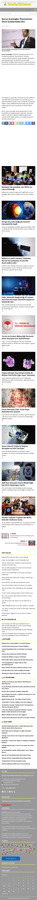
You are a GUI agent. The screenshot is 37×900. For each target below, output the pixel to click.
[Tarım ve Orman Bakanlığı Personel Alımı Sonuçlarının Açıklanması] (18, 324)
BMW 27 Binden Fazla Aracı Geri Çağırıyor (14, 715)
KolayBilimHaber (22, 819)
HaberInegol (5, 821)
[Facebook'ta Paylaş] (3, 123)
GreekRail (23, 835)
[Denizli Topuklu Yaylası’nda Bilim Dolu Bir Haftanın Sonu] (18, 506)
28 (4, 891)
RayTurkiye (27, 826)
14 (4, 886)
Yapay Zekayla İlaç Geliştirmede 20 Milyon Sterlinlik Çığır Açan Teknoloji (18, 374)
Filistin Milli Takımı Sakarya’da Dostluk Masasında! (17, 660)
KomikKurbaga (13, 826)
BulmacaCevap (6, 826)
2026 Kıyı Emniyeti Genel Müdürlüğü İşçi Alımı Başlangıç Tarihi (17, 484)
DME (7, 837)
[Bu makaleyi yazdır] (18, 123)
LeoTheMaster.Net (12, 819)
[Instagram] (5, 792)
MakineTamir (24, 817)
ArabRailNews (5, 835)
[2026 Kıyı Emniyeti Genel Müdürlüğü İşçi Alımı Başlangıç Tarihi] (18, 471)
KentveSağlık (11, 828)
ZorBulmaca (5, 828)
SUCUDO (4, 812)
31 (18, 891)
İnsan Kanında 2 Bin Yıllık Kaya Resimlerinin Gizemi (15, 410)
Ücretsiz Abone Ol (11, 858)
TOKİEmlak (4, 830)
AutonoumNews (12, 833)
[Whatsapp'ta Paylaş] (21, 123)
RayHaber (6, 639)
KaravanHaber (28, 816)
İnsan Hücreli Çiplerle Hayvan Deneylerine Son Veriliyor (15, 447)
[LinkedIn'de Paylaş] (9, 123)
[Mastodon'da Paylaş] (24, 123)
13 (32, 883)
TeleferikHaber (16, 812)
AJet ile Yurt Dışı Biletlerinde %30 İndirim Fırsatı (16, 755)
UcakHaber (18, 817)
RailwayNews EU (27, 837)
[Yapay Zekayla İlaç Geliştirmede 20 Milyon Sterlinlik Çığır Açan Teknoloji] (18, 361)
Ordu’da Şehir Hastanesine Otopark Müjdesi (15, 646)
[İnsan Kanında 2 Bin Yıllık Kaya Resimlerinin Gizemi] (18, 398)
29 (9, 891)
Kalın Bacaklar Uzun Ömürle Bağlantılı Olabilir (16, 670)
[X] (7, 792)
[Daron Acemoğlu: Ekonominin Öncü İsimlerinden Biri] (18, 47)
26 (28, 888)
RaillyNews (4, 833)
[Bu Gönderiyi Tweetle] (6, 123)
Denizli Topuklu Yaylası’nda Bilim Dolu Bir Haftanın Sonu (16, 518)
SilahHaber (5, 819)
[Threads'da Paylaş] (33, 123)
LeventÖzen (21, 814)
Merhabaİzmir (20, 816)
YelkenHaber (5, 817)
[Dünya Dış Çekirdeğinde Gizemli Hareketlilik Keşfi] (18, 210)
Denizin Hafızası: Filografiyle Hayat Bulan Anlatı (16, 758)
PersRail (11, 835)
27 (32, 888)
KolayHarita (21, 826)
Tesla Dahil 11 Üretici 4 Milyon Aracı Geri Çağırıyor (17, 702)
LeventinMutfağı (19, 828)
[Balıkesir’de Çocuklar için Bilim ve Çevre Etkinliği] (18, 175)
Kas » (6, 893)
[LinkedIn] (10, 792)
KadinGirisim (27, 814)
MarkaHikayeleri (28, 821)
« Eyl (3, 893)
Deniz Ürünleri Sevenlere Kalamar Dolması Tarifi (16, 667)
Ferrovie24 (29, 835)
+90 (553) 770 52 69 (8, 782)
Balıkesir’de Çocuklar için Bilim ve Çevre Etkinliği (17, 188)
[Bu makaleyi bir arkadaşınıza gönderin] (15, 123)
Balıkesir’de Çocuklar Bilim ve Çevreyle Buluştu (16, 643)
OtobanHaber (12, 821)
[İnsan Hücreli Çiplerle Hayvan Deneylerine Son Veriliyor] (18, 434)
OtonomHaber (8, 677)
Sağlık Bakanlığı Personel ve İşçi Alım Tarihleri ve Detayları (18, 605)
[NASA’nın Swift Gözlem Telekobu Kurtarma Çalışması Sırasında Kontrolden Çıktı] (18, 246)
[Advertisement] (18, 81)
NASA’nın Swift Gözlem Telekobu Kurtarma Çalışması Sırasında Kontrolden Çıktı (16, 260)
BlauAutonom (17, 835)
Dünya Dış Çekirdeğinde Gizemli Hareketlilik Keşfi (16, 223)
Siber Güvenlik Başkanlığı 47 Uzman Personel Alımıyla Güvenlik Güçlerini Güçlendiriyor (18, 299)
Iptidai (30, 817)
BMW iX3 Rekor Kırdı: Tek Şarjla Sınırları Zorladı (16, 699)
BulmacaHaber (5, 823)
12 (28, 883)
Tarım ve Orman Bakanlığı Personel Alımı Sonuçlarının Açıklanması (17, 337)
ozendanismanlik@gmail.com (11, 784)
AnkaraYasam (5, 816)
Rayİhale (26, 828)
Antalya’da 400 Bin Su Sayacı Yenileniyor (14, 657)
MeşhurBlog (32, 828)
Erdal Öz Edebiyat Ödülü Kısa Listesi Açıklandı (16, 764)
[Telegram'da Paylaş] (27, 123)
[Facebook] (3, 792)
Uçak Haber (7, 722)
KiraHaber (19, 821)
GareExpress (25, 833)
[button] (35, 9)
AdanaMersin (12, 816)
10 (18, 883)
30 (13, 891)
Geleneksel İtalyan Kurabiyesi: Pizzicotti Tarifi (16, 673)
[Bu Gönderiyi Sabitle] (12, 123)
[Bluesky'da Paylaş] (30, 123)
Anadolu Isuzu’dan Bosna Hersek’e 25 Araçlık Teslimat (18, 717)
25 (23, 888)
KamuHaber (12, 817)
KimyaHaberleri (13, 814)
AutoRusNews (12, 837)
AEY (23, 821)
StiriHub (4, 837)
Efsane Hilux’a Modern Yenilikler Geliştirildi (15, 691)
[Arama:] (18, 13)
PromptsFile (19, 837)
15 (9, 886)
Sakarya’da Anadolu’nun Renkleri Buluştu (14, 654)
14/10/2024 (6, 26)
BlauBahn (18, 833)
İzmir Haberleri (5, 867)
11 (23, 883)
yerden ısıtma (14, 867)
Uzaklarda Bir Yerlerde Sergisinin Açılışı (14, 761)
